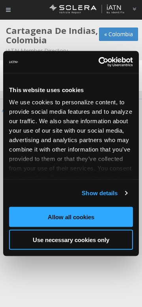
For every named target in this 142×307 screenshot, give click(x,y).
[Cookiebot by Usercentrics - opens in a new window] (100, 62)
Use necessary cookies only (71, 240)
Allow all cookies (71, 216)
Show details (100, 193)
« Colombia (118, 34)
